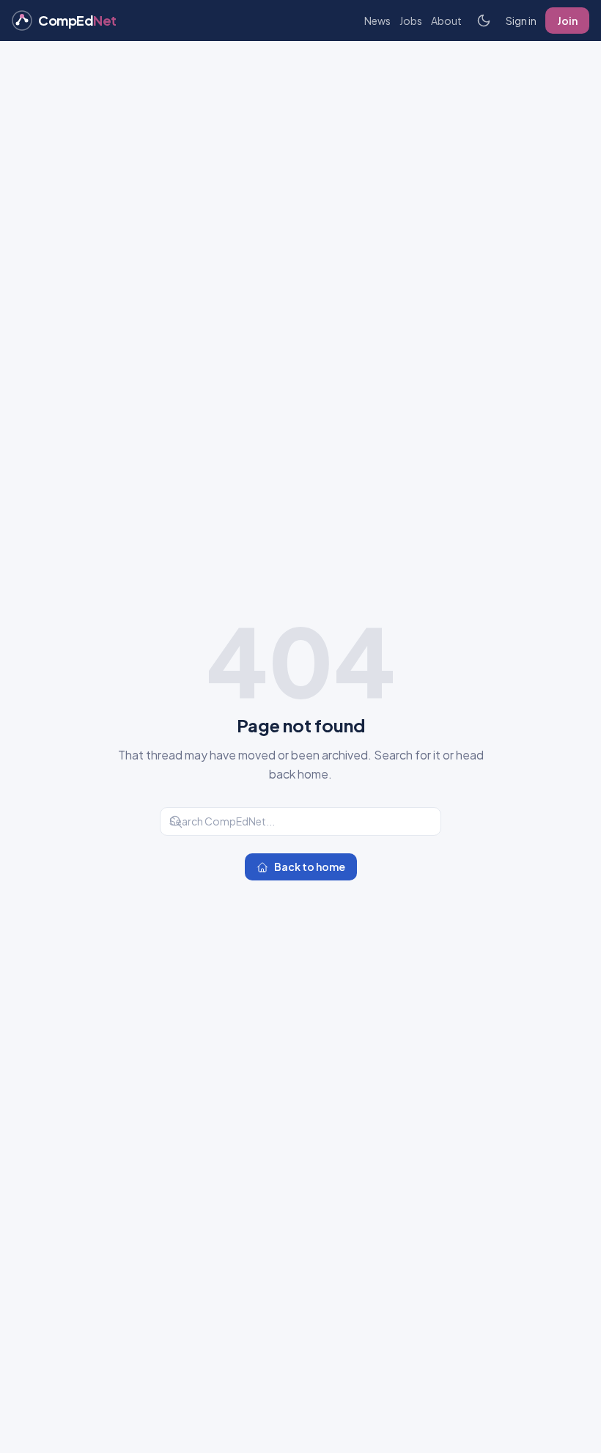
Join (567, 20)
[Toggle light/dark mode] (484, 20)
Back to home (309, 866)
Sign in (521, 20)
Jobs (410, 20)
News (377, 20)
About (446, 20)
